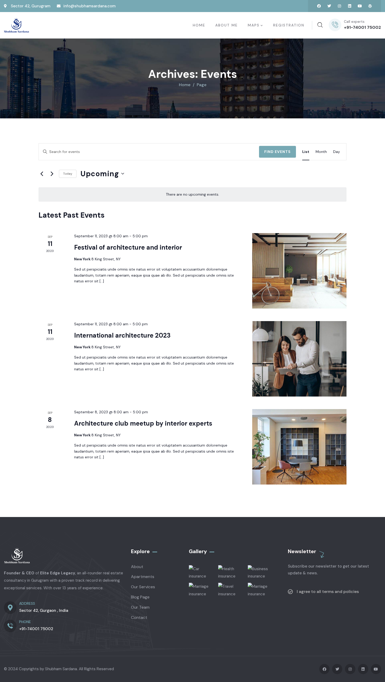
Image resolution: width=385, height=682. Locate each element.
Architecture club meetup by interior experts (143, 423)
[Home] (16, 25)
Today (67, 174)
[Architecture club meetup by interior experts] (299, 447)
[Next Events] (52, 173)
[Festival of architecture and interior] (299, 271)
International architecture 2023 (122, 335)
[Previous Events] (41, 173)
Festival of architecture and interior (128, 247)
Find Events (277, 151)
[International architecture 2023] (299, 359)
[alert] (192, 194)
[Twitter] (329, 6)
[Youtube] (360, 6)
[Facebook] (319, 6)
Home (184, 84)
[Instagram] (339, 6)
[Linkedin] (349, 6)
